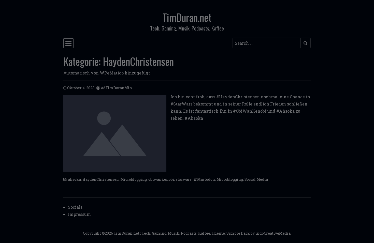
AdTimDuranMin (116, 87)
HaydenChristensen (100, 179)
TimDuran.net (187, 17)
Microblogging (133, 179)
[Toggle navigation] (68, 43)
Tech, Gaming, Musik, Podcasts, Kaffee (176, 233)
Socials (75, 207)
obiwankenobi (161, 179)
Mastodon (206, 179)
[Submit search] (305, 43)
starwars (184, 179)
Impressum (79, 214)
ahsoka (74, 179)
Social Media (256, 179)
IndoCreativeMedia (273, 233)
